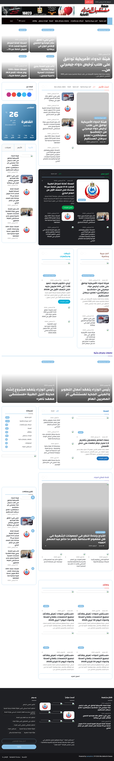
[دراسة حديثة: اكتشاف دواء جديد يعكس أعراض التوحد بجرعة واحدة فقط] (73, 432)
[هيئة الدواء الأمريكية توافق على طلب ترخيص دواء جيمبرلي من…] (84, 52)
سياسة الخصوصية (14, 757)
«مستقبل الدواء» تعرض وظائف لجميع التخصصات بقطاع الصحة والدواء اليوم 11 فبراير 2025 (58, 658)
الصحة (51, 21)
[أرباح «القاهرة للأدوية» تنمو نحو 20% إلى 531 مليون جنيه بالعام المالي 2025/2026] (69, 321)
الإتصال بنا (5, 757)
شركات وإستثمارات (77, 21)
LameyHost (89, 756)
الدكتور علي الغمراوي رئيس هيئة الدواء (24, 721)
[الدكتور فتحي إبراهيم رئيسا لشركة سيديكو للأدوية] (108, 554)
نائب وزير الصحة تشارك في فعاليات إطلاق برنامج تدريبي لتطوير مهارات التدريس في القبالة (51, 233)
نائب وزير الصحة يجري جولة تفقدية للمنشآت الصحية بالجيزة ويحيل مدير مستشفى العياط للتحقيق (51, 125)
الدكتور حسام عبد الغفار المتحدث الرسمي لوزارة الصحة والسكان (19, 713)
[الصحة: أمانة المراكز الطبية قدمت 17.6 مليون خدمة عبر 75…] (15, 39)
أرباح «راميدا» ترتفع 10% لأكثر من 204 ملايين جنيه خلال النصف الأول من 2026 (49, 313)
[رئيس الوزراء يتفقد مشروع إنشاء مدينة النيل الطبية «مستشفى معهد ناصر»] (29, 380)
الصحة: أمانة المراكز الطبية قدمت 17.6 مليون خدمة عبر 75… (17, 46)
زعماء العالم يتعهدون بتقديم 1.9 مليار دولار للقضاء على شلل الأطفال (93, 443)
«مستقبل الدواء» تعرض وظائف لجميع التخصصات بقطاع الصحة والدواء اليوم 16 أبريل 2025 (93, 617)
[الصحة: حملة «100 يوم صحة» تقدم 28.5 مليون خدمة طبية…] (15, 66)
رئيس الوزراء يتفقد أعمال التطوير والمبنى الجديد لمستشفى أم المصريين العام (85, 394)
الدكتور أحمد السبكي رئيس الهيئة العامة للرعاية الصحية (19, 708)
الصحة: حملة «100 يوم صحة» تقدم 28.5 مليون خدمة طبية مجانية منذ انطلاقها (52, 139)
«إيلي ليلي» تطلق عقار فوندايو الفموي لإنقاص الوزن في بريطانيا (43, 44)
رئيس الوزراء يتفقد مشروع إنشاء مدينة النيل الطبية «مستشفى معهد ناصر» (30, 394)
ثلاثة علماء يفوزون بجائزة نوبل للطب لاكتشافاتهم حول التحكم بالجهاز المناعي (51, 423)
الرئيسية (24, 757)
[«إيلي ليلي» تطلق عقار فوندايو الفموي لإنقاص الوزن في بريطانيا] (68, 96)
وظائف (34, 21)
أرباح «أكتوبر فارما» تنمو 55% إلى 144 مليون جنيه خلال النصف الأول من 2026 (57, 286)
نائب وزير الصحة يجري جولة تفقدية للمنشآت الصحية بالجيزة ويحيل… (44, 71)
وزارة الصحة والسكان (15, 732)
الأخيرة (30, 147)
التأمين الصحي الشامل (29, 704)
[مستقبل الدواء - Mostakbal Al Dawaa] (95, 10)
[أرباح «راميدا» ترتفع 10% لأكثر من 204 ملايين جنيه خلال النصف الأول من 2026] (69, 307)
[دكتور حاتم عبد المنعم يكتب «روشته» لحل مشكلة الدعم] (61, 554)
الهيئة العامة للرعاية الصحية (27, 729)
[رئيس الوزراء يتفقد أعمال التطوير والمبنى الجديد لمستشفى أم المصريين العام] (84, 380)
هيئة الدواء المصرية (29, 732)
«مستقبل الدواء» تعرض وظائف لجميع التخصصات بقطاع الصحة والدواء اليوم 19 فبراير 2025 (93, 658)
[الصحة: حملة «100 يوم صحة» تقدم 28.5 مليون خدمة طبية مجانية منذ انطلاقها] (68, 136)
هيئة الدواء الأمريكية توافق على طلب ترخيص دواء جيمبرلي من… (85, 64)
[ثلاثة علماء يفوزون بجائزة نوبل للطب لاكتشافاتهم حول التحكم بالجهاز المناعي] (73, 418)
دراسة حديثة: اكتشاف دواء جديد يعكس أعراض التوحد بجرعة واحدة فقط (51, 436)
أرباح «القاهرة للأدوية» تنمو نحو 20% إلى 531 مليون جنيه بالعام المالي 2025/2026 (49, 328)
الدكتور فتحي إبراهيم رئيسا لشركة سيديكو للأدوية (100, 560)
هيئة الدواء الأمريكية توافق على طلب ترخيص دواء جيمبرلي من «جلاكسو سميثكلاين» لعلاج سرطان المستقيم (95, 289)
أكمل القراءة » (67, 207)
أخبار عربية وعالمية (91, 21)
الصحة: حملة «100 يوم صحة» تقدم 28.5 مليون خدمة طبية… (16, 72)
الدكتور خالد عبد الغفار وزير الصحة (25, 717)
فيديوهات (28, 443)
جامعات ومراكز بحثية (62, 21)
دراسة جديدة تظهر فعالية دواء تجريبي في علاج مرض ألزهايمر (51, 462)
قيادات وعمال (43, 21)
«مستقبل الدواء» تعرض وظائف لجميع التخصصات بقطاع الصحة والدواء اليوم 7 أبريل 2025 (58, 617)
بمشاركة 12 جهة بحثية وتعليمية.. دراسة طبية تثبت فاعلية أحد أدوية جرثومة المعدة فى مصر (52, 449)
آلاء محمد (102, 142)
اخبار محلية (102, 21)
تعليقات (8, 147)
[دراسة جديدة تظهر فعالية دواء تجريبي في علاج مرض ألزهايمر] (73, 458)
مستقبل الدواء (27, 446)
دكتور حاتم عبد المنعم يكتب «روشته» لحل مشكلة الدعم (52, 560)
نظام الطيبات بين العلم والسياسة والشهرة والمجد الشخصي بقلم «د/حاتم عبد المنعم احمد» (76, 563)
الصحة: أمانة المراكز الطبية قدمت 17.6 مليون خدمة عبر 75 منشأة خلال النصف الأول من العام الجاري (51, 111)
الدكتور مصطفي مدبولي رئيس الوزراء (24, 725)
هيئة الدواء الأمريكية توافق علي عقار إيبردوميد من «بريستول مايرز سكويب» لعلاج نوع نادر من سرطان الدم (88, 338)
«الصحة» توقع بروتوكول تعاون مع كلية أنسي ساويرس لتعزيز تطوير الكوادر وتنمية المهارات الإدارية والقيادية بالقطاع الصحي (51, 156)
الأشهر (19, 147)
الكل (94, 87)
